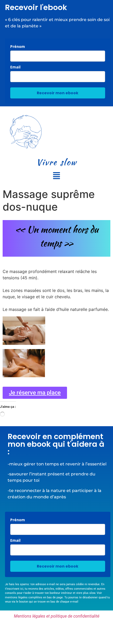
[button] (56, 176)
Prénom (17, 46)
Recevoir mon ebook (57, 93)
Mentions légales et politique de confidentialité (56, 616)
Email (15, 66)
